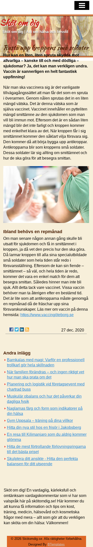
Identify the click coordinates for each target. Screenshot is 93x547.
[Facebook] (11, 329)
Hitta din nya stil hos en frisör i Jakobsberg (44, 427)
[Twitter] (17, 329)
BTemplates (56, 544)
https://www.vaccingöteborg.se (47, 315)
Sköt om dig (19, 22)
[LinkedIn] (22, 329)
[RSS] (27, 329)
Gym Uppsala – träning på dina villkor (40, 420)
